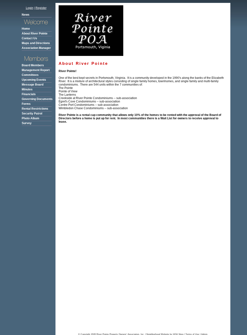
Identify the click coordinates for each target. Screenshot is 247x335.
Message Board (32, 84)
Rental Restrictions (35, 108)
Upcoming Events (34, 79)
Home (26, 28)
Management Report (36, 70)
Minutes (27, 89)
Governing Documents (37, 99)
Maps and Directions (36, 43)
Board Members (33, 65)
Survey (27, 123)
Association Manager (36, 48)
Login (29, 8)
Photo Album (30, 118)
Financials (29, 94)
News (25, 14)
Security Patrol (32, 113)
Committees (30, 75)
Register (41, 8)
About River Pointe (35, 33)
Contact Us (29, 38)
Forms (26, 104)
